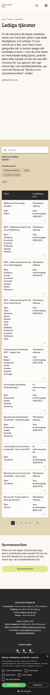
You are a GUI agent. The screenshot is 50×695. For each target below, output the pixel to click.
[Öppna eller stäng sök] (37, 5)
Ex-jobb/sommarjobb (12, 175)
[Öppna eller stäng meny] (46, 5)
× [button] (47, 656)
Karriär (9, 19)
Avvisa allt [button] (37, 685)
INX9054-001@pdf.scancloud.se (33, 627)
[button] (25, 691)
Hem (3, 19)
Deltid (26, 170)
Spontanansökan (25, 568)
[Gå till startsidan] (7, 6)
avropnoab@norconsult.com (30, 630)
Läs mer (38, 666)
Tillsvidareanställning (11, 170)
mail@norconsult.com (28, 612)
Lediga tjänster (18, 19)
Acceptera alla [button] (14, 685)
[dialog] (25, 674)
